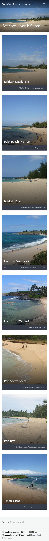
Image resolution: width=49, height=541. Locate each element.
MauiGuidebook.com (19, 4)
